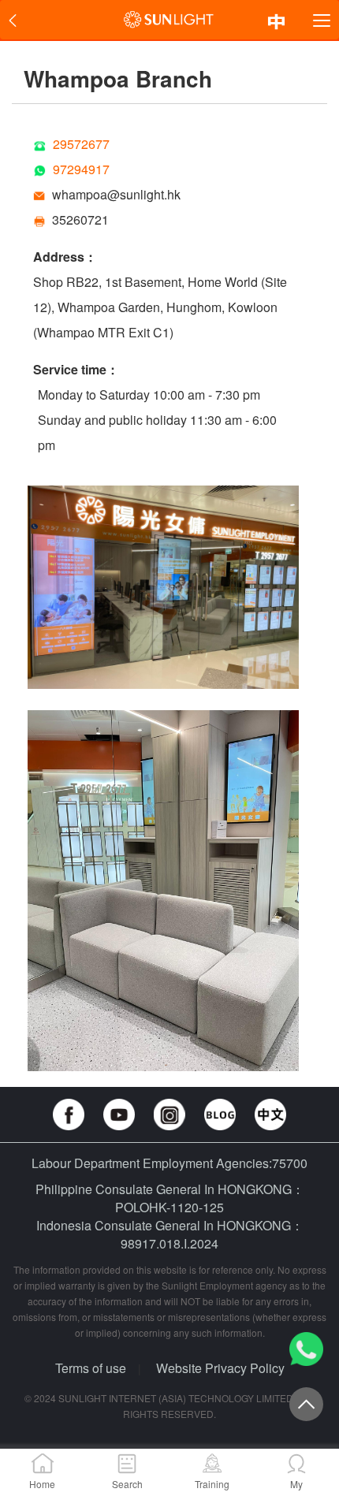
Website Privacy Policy (220, 1368)
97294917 (81, 169)
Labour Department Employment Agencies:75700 (169, 1163)
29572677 (81, 144)
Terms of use (90, 1368)
